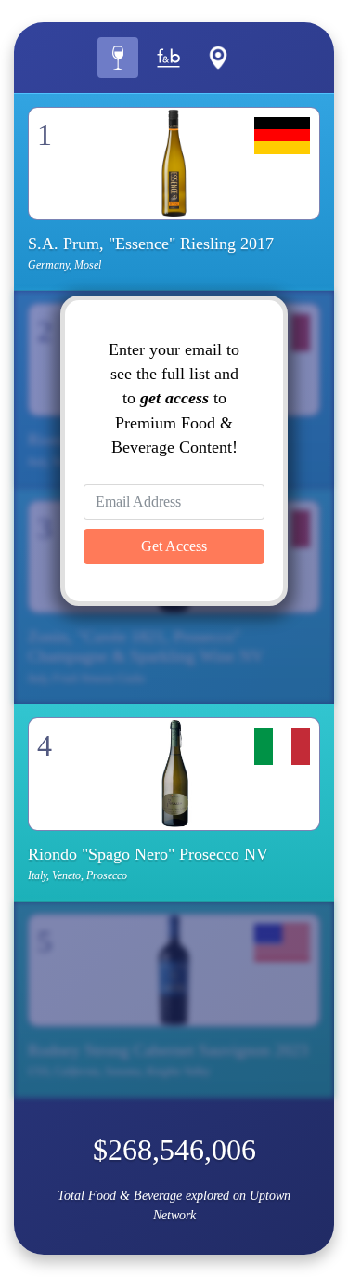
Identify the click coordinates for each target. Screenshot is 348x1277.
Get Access (174, 546)
